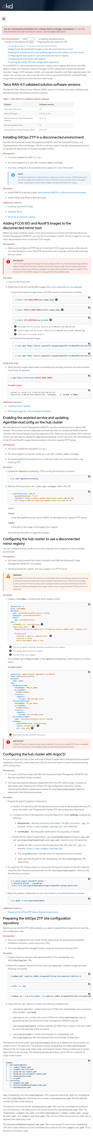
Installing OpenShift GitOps (20, 206)
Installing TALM (15, 211)
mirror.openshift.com (60, 287)
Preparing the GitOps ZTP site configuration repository (33, 62)
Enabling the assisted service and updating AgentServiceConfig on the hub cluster (46, 52)
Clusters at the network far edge (19, 42)
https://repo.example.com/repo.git (44, 827)
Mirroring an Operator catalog (21, 217)
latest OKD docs (57, 31)
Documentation (10, 38)
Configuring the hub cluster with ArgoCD (27, 59)
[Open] (4, 19)
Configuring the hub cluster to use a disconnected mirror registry (38, 55)
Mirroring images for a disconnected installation (29, 411)
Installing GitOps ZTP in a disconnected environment (32, 46)
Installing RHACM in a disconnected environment (64, 192)
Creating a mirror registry (19, 406)
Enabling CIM (14, 462)
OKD (25, 39)
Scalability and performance (51, 39)
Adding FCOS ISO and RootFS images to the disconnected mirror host (40, 49)
